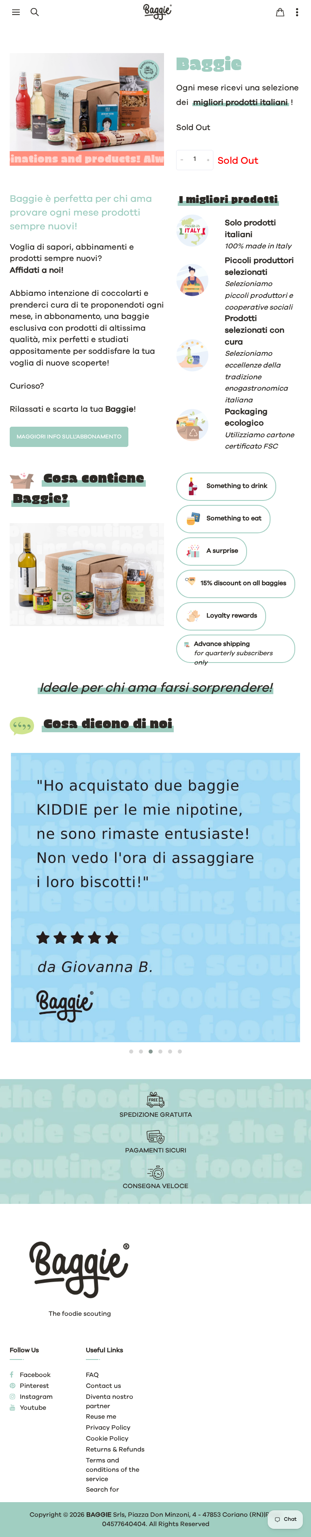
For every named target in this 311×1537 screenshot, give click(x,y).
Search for (102, 1489)
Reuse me (101, 1416)
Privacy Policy (108, 1427)
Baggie (98, 1514)
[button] (131, 1051)
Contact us (103, 1386)
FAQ (92, 1375)
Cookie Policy (107, 1438)
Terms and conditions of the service (112, 1469)
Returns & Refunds (115, 1449)
